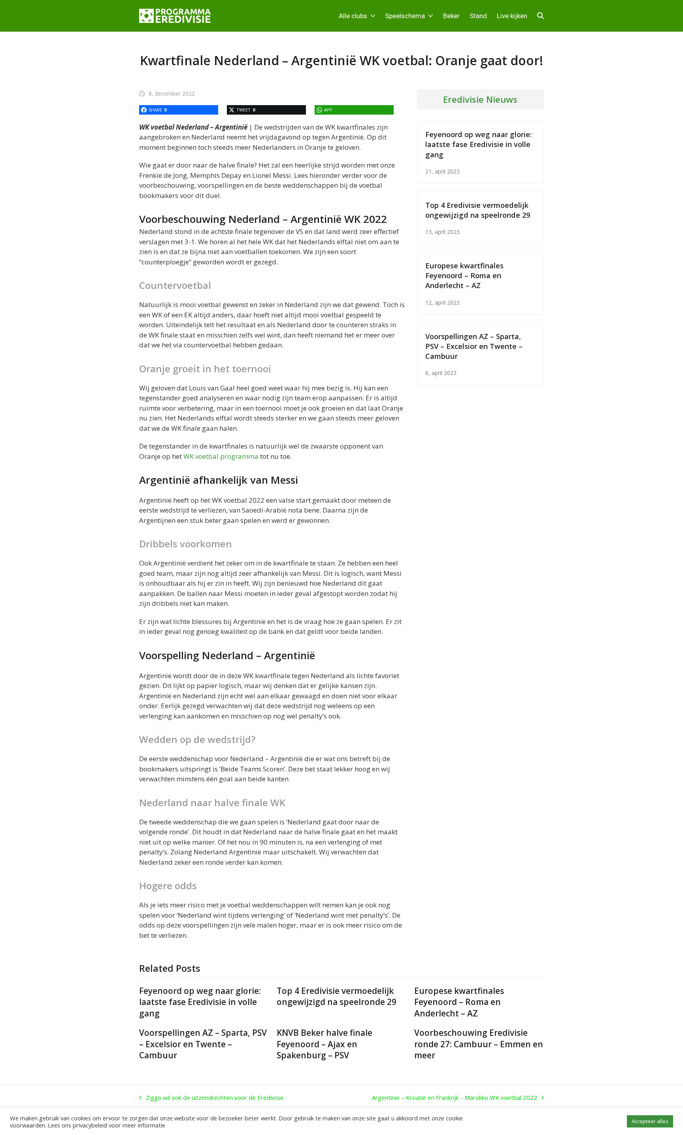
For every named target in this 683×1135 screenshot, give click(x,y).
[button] (540, 16)
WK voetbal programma (220, 456)
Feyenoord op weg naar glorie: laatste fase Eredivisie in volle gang (478, 144)
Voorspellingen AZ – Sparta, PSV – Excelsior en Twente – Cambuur (474, 346)
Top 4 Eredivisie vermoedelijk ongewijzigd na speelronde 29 (477, 210)
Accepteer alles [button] (650, 1121)
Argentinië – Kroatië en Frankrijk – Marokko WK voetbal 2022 (454, 1098)
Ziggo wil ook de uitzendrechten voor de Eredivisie (211, 1098)
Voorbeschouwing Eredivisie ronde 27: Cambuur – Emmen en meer (478, 1044)
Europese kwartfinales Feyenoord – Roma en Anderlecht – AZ (464, 275)
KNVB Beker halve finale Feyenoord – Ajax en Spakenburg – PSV (324, 1044)
